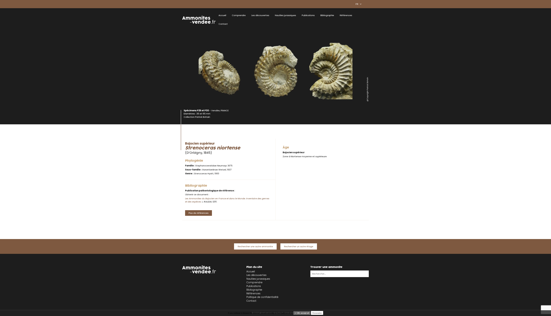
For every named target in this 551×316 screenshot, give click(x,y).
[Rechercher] (357, 274)
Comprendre (239, 15)
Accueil (222, 15)
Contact (223, 23)
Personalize (317, 313)
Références (346, 15)
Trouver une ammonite (326, 267)
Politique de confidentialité (262, 297)
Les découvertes (260, 15)
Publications (308, 15)
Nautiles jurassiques (285, 15)
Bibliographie (327, 15)
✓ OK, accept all (302, 313)
